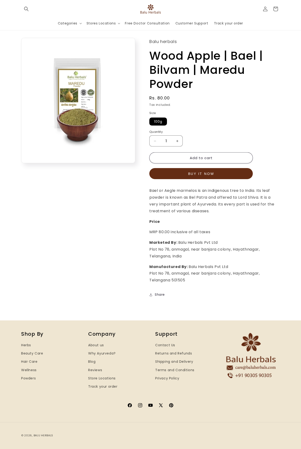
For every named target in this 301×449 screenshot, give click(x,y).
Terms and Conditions (174, 370)
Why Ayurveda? (102, 353)
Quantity (156, 132)
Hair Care (29, 361)
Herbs (26, 345)
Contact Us (165, 345)
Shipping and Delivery (174, 361)
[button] (26, 9)
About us (96, 345)
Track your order (103, 386)
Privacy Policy (167, 378)
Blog (91, 361)
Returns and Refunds (173, 353)
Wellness (29, 370)
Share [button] (160, 294)
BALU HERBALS (43, 435)
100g (158, 121)
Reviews (95, 370)
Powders (28, 378)
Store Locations (102, 378)
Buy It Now (201, 174)
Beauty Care (32, 353)
